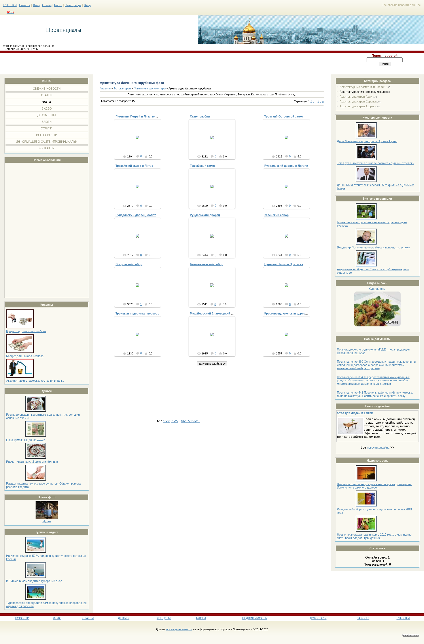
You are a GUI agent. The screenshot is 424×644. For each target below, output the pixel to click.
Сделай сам (377, 288)
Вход (87, 5)
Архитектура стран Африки (358, 106)
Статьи (46, 5)
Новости (24, 5)
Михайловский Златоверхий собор (215, 313)
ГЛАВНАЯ (10, 5)
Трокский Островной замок (283, 116)
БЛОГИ (201, 618)
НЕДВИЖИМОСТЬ (254, 618)
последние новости (179, 629)
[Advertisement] (173, 64)
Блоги (58, 5)
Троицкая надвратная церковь (137, 313)
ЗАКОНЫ (363, 618)
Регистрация (73, 5)
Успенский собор (276, 215)
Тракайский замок (203, 165)
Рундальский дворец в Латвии (286, 165)
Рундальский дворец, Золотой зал (140, 215)
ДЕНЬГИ (123, 618)
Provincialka (288, 144)
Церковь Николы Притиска (283, 264)
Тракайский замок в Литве (134, 165)
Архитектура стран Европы (358, 101)
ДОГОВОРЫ (318, 618)
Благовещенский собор (206, 264)
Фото (36, 5)
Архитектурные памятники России (362, 87)
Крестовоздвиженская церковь (286, 313)
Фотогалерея (122, 88)
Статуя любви (200, 116)
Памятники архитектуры (150, 88)
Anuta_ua (140, 140)
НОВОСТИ (22, 618)
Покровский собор (128, 264)
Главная (105, 88)
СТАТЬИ (88, 618)
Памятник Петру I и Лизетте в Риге (140, 116)
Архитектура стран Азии (356, 96)
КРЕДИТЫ (164, 618)
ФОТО (57, 618)
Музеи (46, 521)
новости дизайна (378, 447)
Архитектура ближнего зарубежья (362, 91)
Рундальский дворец (205, 215)
